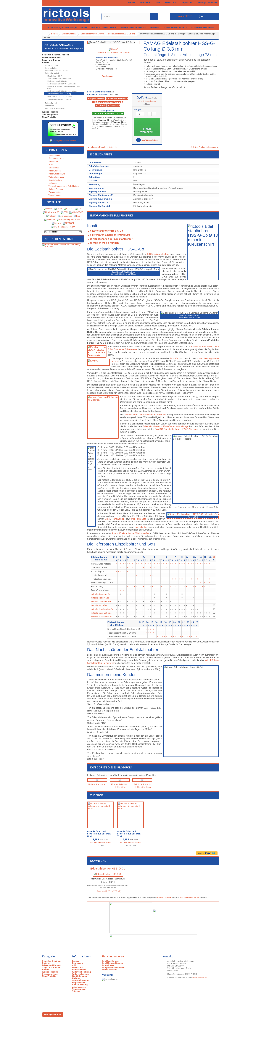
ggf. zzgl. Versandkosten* (147, 101)
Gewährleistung (55, 180)
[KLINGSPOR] (76, 212)
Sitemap (201, 2)
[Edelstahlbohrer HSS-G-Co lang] (142, 780)
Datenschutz (170, 2)
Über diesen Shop (56, 158)
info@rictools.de (199, 978)
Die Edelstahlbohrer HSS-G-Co (105, 230)
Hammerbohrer (51, 68)
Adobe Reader (164, 897)
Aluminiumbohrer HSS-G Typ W (59, 100)
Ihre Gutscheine (109, 969)
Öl (214, 557)
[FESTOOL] (68, 223)
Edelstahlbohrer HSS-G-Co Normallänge (62, 91)
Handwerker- (118, 519)
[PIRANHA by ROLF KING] (69, 219)
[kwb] (76, 216)
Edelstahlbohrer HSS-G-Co (57, 81)
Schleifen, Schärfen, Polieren (67, 27)
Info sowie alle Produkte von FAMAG (113, 53)
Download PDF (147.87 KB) (109, 891)
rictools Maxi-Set (99, 605)
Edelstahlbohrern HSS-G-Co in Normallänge (165, 426)
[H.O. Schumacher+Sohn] (63, 227)
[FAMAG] (68, 209)
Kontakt (130, 2)
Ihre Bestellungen (110, 961)
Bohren (155, 27)
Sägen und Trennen (133, 27)
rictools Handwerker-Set (102, 609)
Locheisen (49, 106)
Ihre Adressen (108, 965)
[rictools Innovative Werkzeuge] (70, 15)
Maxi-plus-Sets (138, 519)
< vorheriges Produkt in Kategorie (102, 147)
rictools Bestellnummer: (98, 92)
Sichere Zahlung (55, 189)
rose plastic (140, 527)
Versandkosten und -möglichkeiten (63, 186)
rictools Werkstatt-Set (101, 616)
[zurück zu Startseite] (45, 34)
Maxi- (107, 519)
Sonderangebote (202, 27)
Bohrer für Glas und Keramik (56, 71)
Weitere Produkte (175, 27)
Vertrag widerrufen (52, 1014)
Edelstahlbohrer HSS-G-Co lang (59, 94)
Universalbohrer (51, 65)
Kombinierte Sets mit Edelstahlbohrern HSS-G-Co (63, 87)
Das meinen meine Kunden (103, 243)
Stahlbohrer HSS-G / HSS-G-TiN (59, 78)
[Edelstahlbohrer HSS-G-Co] (120, 780)
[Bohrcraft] (49, 219)
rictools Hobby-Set (100, 598)
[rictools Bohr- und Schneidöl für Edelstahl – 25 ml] (100, 815)
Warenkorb (144, 2)
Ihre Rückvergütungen (112, 963)
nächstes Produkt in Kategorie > (204, 147)
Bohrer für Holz (51, 103)
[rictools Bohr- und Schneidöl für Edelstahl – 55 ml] (130, 815)
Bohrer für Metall (52, 73)
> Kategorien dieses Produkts (108, 102)
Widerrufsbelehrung (56, 174)
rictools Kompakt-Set (101, 601)
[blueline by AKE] (51, 212)
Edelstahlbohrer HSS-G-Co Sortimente (61, 84)
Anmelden (213, 2)
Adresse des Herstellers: (106, 58)
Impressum (187, 2)
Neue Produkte (49, 117)
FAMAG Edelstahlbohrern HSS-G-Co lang (176, 429)
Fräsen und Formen (103, 27)
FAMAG (174, 358)
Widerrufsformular (56, 177)
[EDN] (64, 212)
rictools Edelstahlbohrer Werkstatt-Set (130, 533)
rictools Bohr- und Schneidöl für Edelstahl (145, 414)
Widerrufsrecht (54, 171)
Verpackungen (54, 195)
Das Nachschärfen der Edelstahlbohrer (110, 239)
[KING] (78, 209)
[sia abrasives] (65, 216)
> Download (114, 105)
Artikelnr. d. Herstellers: (98, 95)
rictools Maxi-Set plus (101, 613)
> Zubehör (101, 105)
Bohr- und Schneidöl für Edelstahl (59, 96)
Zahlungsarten (54, 192)
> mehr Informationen (117, 98)
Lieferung (52, 183)
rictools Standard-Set (101, 594)
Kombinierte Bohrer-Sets (55, 108)
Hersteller (53, 202)
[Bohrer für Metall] (97, 780)
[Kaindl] (58, 209)
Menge (137, 109)
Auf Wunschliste (150, 140)
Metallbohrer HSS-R (54, 76)
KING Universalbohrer (158, 254)
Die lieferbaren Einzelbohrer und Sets (109, 235)
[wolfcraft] (51, 216)
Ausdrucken (107, 76)
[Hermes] (56, 223)
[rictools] (48, 209)
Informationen (56, 150)
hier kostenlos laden (189, 897)
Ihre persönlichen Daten (113, 967)
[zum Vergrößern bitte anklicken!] (192, 514)
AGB (157, 2)
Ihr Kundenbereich (114, 956)
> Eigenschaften (96, 98)
